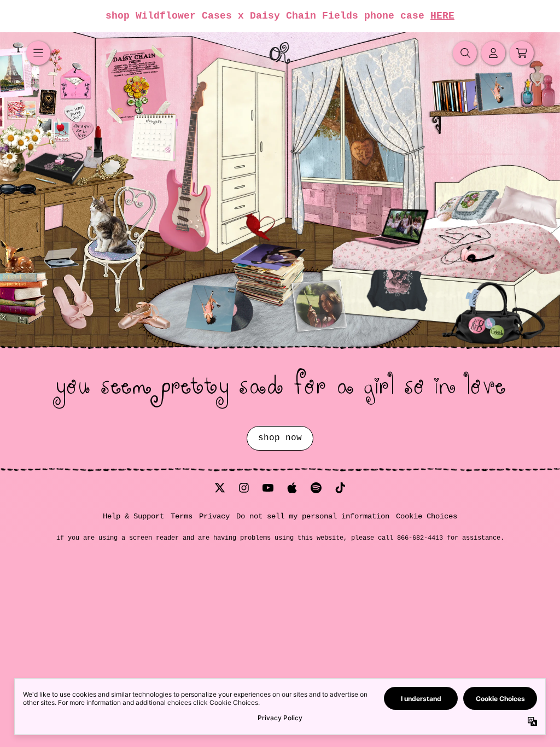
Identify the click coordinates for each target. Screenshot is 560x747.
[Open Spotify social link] (316, 488)
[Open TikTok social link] (340, 488)
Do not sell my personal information (312, 516)
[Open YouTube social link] (268, 488)
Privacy (214, 516)
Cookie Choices (426, 516)
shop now (280, 438)
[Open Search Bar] (465, 53)
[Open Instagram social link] (244, 488)
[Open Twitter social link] (220, 488)
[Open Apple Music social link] (292, 488)
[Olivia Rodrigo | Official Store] (280, 53)
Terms (181, 516)
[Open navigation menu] (38, 53)
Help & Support (133, 516)
